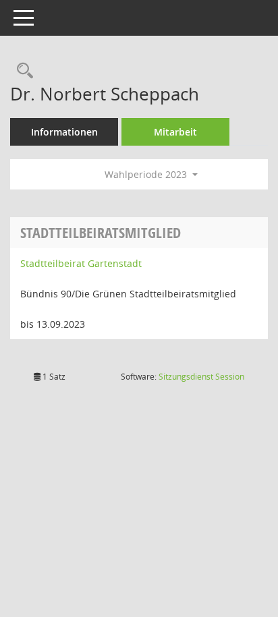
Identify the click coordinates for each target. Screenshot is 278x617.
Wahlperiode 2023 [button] (147, 174)
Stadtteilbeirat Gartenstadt (81, 263)
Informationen (64, 131)
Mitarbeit (175, 131)
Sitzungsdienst (201, 376)
